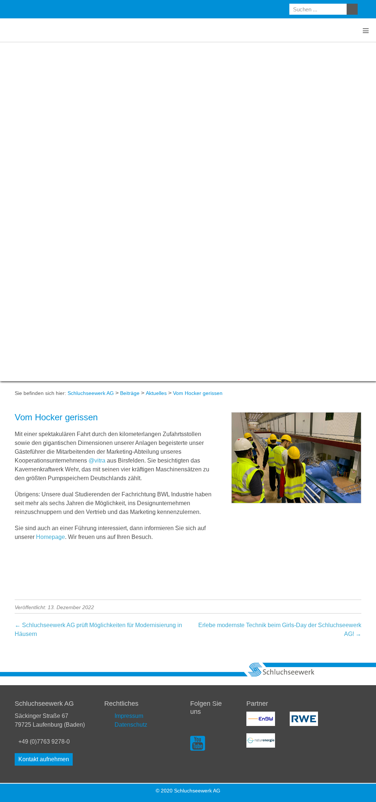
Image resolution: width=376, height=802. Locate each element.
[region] (188, 211)
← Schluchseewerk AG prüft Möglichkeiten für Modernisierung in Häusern (98, 629)
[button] (44, 759)
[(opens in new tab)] (260, 718)
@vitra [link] (96, 460)
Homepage (50, 537)
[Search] (352, 9)
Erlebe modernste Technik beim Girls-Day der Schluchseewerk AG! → (279, 629)
